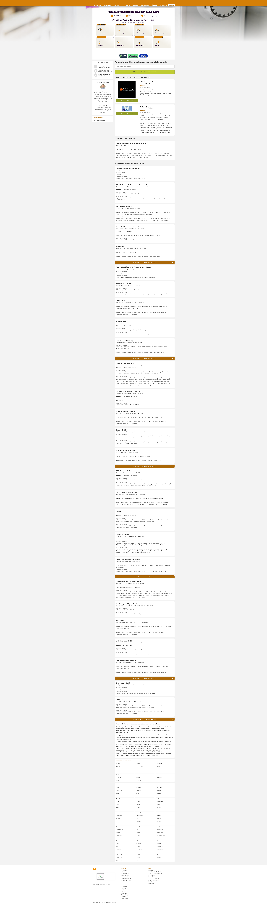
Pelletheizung (107, 5)
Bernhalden (138, 821)
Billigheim (159, 793)
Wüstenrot (118, 804)
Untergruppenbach (119, 829)
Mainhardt (118, 832)
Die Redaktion (124, 870)
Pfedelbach (118, 796)
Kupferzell (138, 835)
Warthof (137, 860)
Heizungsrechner (125, 875)
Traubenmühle (119, 835)
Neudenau (138, 804)
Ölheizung (154, 5)
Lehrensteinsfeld (119, 815)
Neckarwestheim (160, 801)
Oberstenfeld (138, 807)
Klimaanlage (163, 5)
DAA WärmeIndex (125, 873)
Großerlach (138, 796)
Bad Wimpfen (159, 787)
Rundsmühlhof (160, 846)
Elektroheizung (145, 5)
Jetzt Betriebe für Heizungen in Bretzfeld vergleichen (144, 262)
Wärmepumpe (97, 5)
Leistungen (151, 870)
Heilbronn (138, 801)
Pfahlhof (138, 854)
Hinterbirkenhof (160, 810)
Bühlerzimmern (160, 832)
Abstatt (137, 793)
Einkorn (158, 840)
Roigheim (138, 857)
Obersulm (118, 793)
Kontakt (150, 882)
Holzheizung (124, 893)
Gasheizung (117, 5)
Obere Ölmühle (119, 860)
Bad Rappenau (159, 812)
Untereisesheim (139, 812)
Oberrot (158, 804)
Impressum (151, 883)
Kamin (162, 728)
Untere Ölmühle (119, 857)
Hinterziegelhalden (119, 854)
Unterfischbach (139, 798)
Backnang (159, 821)
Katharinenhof (159, 826)
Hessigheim (159, 857)
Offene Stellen (151, 875)
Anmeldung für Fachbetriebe (155, 872)
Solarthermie (126, 5)
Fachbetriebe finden (125, 877)
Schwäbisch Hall (160, 796)
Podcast (123, 872)
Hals (117, 812)
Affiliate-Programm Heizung (155, 873)
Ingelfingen (159, 790)
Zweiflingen (118, 807)
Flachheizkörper (156, 741)
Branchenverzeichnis (126, 878)
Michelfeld (138, 832)
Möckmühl (138, 810)
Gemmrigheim (159, 843)
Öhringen (118, 787)
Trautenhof (118, 840)
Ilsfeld (137, 818)
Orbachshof (118, 826)
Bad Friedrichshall (139, 815)
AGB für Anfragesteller (153, 878)
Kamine (150, 750)
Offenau (137, 840)
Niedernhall (138, 826)
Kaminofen (135, 5)
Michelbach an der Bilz (161, 835)
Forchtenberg (118, 849)
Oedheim (117, 843)
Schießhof (118, 818)
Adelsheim (159, 798)
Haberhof (118, 821)
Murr (158, 854)
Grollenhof (118, 846)
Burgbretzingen (160, 829)
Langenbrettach (119, 790)
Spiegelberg (138, 787)
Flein (137, 829)
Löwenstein (118, 810)
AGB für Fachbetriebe (153, 880)
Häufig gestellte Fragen (99, 120)
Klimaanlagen (124, 898)
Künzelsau (138, 846)
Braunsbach (159, 818)
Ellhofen (117, 801)
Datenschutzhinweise (153, 877)
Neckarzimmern (160, 849)
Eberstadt (118, 798)
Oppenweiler (138, 843)
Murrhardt (159, 815)
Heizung (171, 5)
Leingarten (159, 807)
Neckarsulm (138, 790)
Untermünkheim (139, 849)
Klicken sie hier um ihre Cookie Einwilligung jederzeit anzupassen (104, 902)
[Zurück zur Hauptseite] (106, 869)
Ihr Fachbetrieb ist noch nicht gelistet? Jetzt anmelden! (144, 719)
